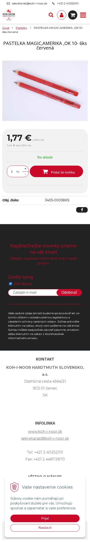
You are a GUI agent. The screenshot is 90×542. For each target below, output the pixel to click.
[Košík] (72, 15)
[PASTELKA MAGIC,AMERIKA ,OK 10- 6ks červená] (45, 91)
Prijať (45, 518)
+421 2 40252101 (67, 3)
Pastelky (21, 27)
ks (17, 171)
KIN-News (23, 284)
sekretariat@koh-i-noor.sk (29, 3)
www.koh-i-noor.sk (45, 431)
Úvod (5, 27)
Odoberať (69, 292)
